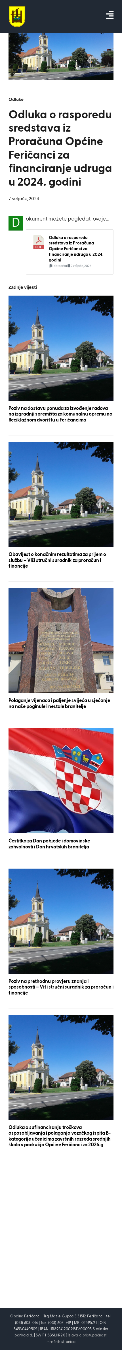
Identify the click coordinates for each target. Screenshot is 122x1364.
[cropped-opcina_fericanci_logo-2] (17, 8)
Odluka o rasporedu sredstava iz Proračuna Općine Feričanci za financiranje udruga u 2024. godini (76, 249)
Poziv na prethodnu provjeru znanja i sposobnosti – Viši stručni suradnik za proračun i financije (61, 987)
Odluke (16, 99)
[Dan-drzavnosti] (61, 731)
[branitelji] (61, 590)
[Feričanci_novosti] (61, 298)
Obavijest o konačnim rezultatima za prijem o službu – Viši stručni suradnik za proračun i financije (57, 560)
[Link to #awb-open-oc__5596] (109, 15)
